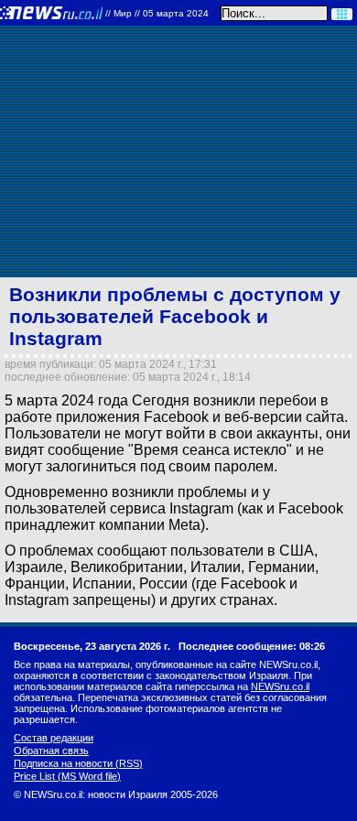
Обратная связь (51, 750)
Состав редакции (53, 737)
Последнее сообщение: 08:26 (251, 646)
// (157, 13)
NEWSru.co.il (280, 686)
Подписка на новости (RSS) (78, 763)
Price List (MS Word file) (67, 776)
